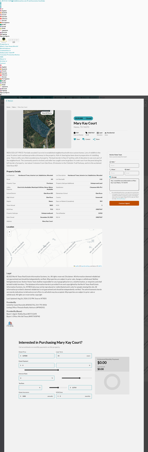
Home (8, 107)
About (2, 59)
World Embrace (5, 48)
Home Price (22, 352)
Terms (118, 198)
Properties (3, 44)
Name (113, 161)
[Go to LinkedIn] (0, 7)
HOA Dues (59, 392)
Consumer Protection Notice (10, 55)
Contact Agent (124, 203)
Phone (113, 169)
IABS (1, 57)
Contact (3, 63)
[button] (54, 246)
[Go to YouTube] (0, 5)
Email (128, 169)
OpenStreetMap (85, 266)
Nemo (14, 107)
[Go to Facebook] (0, 3)
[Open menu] (0, 95)
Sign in (7, 36)
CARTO (100, 266)
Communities (4, 50)
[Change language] (1, 9)
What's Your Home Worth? (9, 46)
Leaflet (77, 266)
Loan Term (59, 352)
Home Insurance (24, 392)
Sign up (2, 36)
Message (114, 177)
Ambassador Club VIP (7, 52)
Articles (2, 61)
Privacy (123, 198)
